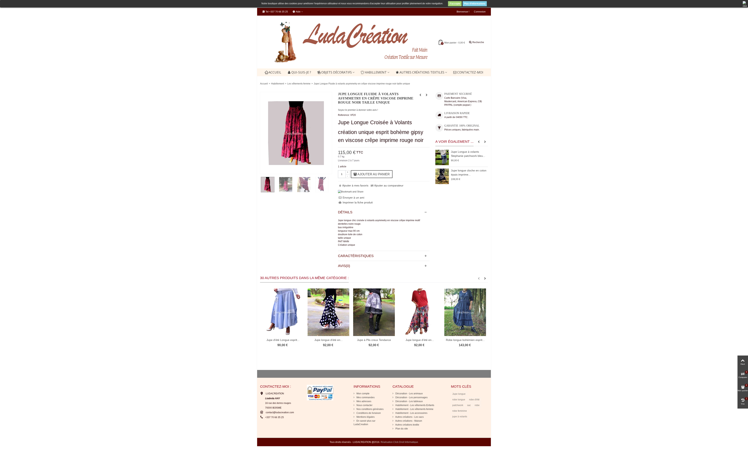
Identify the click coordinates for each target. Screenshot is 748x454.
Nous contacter (364, 405)
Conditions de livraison (368, 413)
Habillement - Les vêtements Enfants (414, 405)
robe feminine (459, 411)
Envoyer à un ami (353, 197)
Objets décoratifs (336, 72)
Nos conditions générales (370, 409)
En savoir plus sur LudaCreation (364, 422)
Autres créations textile (407, 424)
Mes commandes (365, 397)
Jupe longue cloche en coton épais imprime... (468, 172)
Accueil (275, 72)
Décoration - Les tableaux (409, 401)
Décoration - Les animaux (409, 393)
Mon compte (363, 393)
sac (469, 405)
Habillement (376, 72)
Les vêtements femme (298, 83)
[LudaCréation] (345, 42)
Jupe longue (459, 394)
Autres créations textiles (422, 72)
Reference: (344, 115)
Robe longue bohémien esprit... (465, 339)
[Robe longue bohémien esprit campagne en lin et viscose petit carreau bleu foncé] (465, 312)
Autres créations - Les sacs (409, 417)
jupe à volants (459, 416)
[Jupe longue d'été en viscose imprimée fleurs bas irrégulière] (419, 312)
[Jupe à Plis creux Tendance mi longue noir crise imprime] (374, 312)
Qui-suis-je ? (301, 72)
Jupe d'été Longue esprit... (282, 339)
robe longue (458, 399)
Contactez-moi (470, 72)
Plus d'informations (474, 3)
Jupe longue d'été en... (328, 339)
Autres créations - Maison (408, 420)
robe (477, 405)
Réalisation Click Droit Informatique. (400, 442)
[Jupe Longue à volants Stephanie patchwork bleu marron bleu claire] (442, 157)
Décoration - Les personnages (411, 397)
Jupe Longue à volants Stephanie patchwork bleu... (468, 153)
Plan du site (401, 428)
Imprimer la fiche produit (358, 202)
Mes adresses (363, 401)
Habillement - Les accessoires (411, 413)
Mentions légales (365, 417)
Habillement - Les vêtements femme (414, 409)
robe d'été (474, 399)
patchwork (457, 405)
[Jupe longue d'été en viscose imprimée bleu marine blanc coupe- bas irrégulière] (328, 312)
